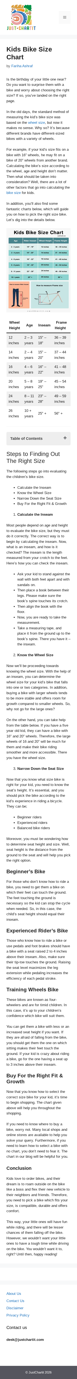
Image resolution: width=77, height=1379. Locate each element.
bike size (13, 193)
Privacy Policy (18, 1315)
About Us (13, 1294)
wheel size (36, 123)
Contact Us (15, 1301)
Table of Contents (26, 438)
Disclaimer (15, 1308)
